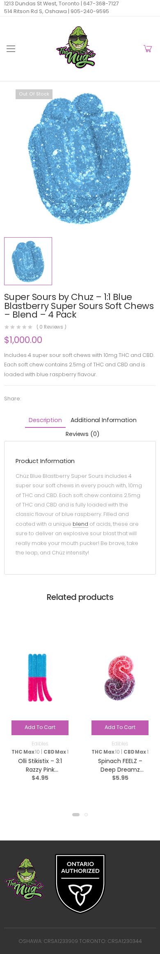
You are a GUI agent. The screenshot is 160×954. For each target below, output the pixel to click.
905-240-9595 (89, 11)
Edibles (40, 743)
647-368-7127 (100, 3)
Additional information (104, 420)
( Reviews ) (52, 327)
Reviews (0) (82, 434)
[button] (76, 814)
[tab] (45, 420)
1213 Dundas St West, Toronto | (43, 3)
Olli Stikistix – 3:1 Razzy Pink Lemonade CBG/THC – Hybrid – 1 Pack (40, 774)
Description (45, 420)
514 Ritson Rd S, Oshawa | (36, 11)
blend (80, 523)
